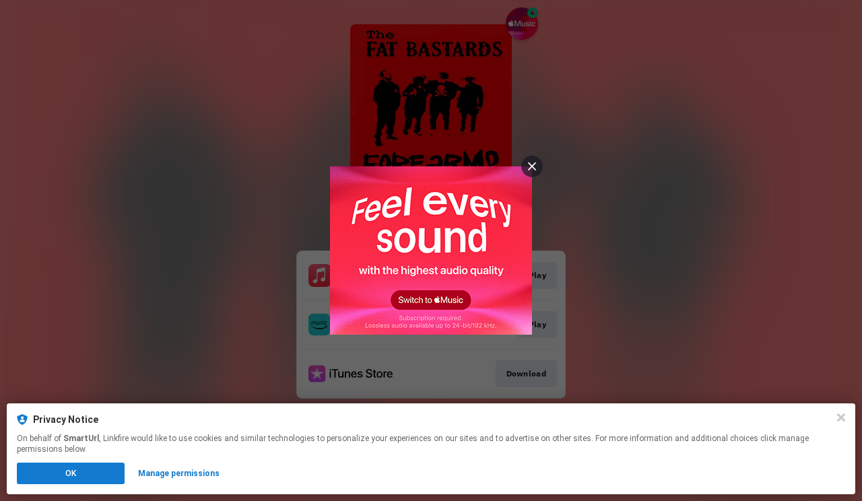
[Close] (841, 417)
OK (70, 473)
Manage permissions (179, 473)
